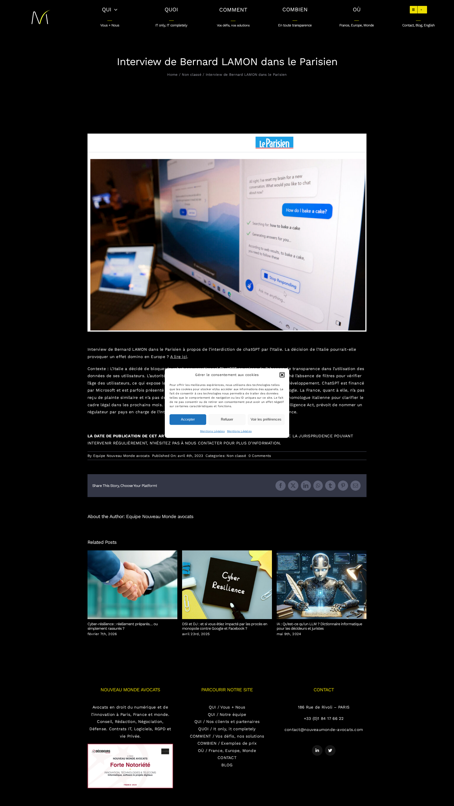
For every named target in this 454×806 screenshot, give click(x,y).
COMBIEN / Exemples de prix (227, 743)
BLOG (226, 765)
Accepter (188, 419)
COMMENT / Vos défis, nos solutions (227, 736)
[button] (282, 374)
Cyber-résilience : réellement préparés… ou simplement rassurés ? (132, 584)
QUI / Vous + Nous (227, 707)
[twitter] (330, 750)
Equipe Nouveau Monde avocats (121, 456)
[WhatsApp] (318, 485)
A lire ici (178, 356)
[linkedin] (317, 750)
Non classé (236, 456)
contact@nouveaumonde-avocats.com (323, 729)
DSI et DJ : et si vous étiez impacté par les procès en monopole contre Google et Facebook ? (227, 584)
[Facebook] (280, 485)
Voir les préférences (266, 419)
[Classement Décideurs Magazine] (130, 745)
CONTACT (227, 757)
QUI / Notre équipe (227, 714)
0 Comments (260, 456)
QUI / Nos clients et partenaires (227, 721)
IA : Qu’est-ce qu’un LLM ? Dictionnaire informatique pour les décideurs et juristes (321, 584)
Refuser (227, 419)
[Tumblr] (330, 485)
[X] (293, 485)
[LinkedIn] (306, 485)
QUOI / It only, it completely (227, 728)
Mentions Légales (212, 431)
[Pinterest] (343, 485)
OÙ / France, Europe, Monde (227, 750)
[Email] (355, 485)
